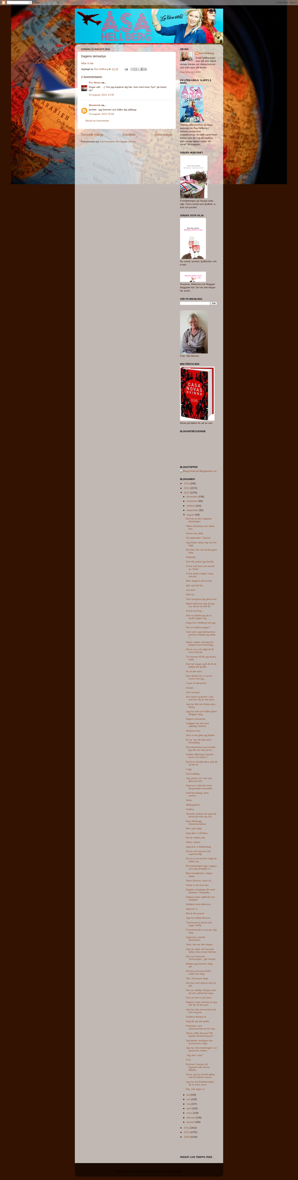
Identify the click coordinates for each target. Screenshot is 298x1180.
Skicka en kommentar (97, 120)
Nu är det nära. (194, 671)
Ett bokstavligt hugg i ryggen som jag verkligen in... (201, 867)
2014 (187, 483)
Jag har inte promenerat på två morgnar (201, 1011)
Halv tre (190, 594)
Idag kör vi (191, 909)
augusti (191, 514)
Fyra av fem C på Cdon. (199, 997)
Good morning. (194, 611)
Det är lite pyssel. (195, 913)
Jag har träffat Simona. (198, 918)
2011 (187, 1127)
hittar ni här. (87, 63)
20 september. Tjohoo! (198, 538)
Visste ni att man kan (197, 885)
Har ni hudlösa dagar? (198, 627)
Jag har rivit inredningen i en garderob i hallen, (201, 1049)
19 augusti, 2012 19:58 (101, 114)
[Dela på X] (139, 69)
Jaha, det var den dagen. (199, 944)
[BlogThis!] (135, 69)
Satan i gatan (193, 842)
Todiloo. (190, 809)
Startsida (129, 134)
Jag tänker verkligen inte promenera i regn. (199, 1042)
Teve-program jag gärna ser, (201, 599)
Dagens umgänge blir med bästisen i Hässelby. (200, 891)
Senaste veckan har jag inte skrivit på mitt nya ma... (201, 815)
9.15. (188, 1059)
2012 (187, 492)
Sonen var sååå (194, 533)
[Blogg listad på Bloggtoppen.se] (198, 471)
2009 (187, 1137)
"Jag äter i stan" (194, 1055)
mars (190, 1113)
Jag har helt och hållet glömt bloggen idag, (201, 713)
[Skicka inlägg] (125, 69)
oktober (191, 505)
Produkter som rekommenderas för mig (200, 1027)
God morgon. (193, 692)
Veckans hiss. (193, 731)
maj (189, 1104)
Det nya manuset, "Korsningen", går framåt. (201, 957)
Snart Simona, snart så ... (200, 880)
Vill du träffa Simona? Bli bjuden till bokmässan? (199, 1034)
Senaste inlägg (92, 134)
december (192, 496)
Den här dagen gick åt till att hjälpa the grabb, (201, 665)
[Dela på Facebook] (142, 69)
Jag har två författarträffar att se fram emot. (200, 1083)
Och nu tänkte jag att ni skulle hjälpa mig (198, 617)
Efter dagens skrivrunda (199, 581)
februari (191, 1117)
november (192, 501)
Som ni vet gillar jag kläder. (200, 735)
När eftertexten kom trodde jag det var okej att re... (200, 748)
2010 (187, 1132)
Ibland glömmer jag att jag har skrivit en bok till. (200, 605)
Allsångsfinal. (193, 805)
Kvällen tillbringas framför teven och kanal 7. (199, 756)
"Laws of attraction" (196, 683)
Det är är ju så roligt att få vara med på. (200, 650)
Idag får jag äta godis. (198, 1021)
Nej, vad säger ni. (195, 1089)
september (193, 510)
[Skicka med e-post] (132, 69)
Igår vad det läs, (194, 585)
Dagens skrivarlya (195, 719)
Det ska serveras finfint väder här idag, (198, 972)
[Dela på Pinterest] (145, 69)
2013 (187, 488)
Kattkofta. (191, 557)
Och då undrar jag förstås (200, 561)
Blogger (178, 1171)
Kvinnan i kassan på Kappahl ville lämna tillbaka (198, 1067)
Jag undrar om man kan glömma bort (199, 779)
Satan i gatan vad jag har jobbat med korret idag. (200, 643)
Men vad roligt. (194, 828)
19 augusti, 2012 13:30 (101, 95)
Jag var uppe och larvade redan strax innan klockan (201, 950)
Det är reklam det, (196, 837)
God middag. (193, 774)
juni (189, 1099)
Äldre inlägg (163, 134)
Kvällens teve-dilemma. (198, 904)
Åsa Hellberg (206, 53)
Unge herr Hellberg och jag (200, 622)
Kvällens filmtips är (196, 1017)
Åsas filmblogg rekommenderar (196, 822)
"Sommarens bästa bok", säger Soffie (199, 924)
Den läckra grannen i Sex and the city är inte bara (200, 698)
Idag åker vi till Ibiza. (197, 833)
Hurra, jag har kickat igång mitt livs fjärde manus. (200, 1076)
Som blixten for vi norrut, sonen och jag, (199, 677)
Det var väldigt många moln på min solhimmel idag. (201, 991)
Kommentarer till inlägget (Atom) (118, 141)
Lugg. (189, 769)
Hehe (189, 800)
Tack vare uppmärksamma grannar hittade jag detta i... (200, 635)
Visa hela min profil (190, 72)
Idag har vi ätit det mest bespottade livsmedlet (199, 787)
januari (191, 1122)
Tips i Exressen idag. (197, 978)
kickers (157, 1171)
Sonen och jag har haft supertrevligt (198, 852)
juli (188, 1095)
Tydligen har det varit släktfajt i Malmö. (197, 724)
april (189, 1108)
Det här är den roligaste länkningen (199, 520)
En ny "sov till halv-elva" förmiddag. (199, 741)
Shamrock (95, 105)
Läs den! (190, 590)
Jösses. (190, 688)
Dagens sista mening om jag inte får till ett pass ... (201, 1003)
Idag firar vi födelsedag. (199, 847)
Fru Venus (95, 82)
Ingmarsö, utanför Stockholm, (195, 938)
